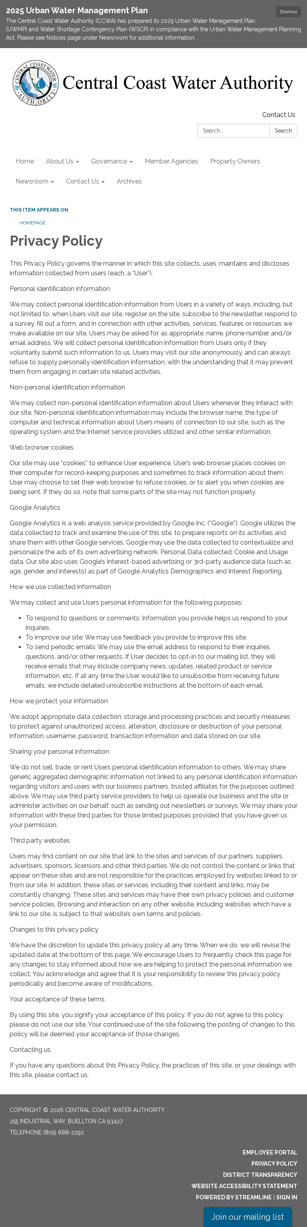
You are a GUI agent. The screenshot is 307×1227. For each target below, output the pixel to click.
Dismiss (288, 11)
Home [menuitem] (25, 161)
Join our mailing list (247, 1217)
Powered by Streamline (234, 1197)
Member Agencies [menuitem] (171, 161)
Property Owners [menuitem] (235, 161)
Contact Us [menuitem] (82, 181)
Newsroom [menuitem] (32, 181)
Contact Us (278, 115)
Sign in (286, 1197)
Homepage (33, 223)
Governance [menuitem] (109, 161)
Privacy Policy (274, 1163)
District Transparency (260, 1175)
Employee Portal (270, 1152)
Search (283, 130)
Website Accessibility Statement (244, 1186)
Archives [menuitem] (129, 181)
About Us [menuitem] (60, 161)
